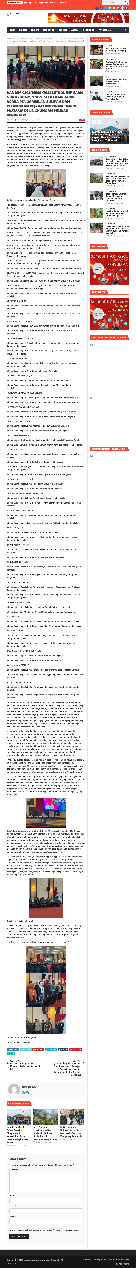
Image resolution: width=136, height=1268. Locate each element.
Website (12, 1216)
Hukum (35, 30)
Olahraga (88, 30)
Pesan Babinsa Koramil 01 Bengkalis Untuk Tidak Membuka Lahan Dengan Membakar (117, 229)
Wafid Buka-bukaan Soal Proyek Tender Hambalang (116, 81)
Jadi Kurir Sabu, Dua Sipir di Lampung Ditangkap (116, 49)
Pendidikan (105, 30)
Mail (12, 1054)
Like (83, 120)
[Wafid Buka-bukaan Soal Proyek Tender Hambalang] (96, 81)
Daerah (62, 30)
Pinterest (76, 1050)
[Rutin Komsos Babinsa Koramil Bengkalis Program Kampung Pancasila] (72, 1117)
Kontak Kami (122, 1263)
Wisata (75, 30)
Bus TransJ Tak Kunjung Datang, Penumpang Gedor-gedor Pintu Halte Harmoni (116, 65)
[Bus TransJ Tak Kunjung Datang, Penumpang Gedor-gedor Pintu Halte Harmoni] (96, 64)
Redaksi (11, 120)
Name (12, 1195)
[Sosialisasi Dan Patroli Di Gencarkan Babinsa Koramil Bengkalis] (96, 213)
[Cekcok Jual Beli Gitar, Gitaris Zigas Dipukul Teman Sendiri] (96, 96)
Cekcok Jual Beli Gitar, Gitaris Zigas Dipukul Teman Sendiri (115, 96)
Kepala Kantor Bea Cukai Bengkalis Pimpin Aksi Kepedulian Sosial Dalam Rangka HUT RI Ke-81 (17, 1135)
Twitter (27, 1050)
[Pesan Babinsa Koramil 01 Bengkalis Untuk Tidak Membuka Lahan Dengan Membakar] (96, 228)
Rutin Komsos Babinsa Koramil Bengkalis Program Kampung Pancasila (71, 1132)
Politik (23, 30)
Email (12, 1206)
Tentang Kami (99, 1259)
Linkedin (52, 1050)
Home (12, 30)
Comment (14, 1169)
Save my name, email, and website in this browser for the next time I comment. (43, 1230)
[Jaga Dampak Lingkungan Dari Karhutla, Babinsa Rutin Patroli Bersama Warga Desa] (45, 1117)
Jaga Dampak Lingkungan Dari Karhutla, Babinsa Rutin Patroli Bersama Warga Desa (45, 1133)
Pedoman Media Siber (118, 1259)
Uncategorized (18, 38)
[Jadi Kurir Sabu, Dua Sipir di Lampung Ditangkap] (96, 50)
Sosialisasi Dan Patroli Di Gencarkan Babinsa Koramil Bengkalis (116, 213)
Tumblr (63, 1050)
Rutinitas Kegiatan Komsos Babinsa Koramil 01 (25, 1065)
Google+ (39, 1050)
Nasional (48, 30)
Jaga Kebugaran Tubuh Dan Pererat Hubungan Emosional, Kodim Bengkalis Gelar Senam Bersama (67, 1068)
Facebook (13, 1050)
